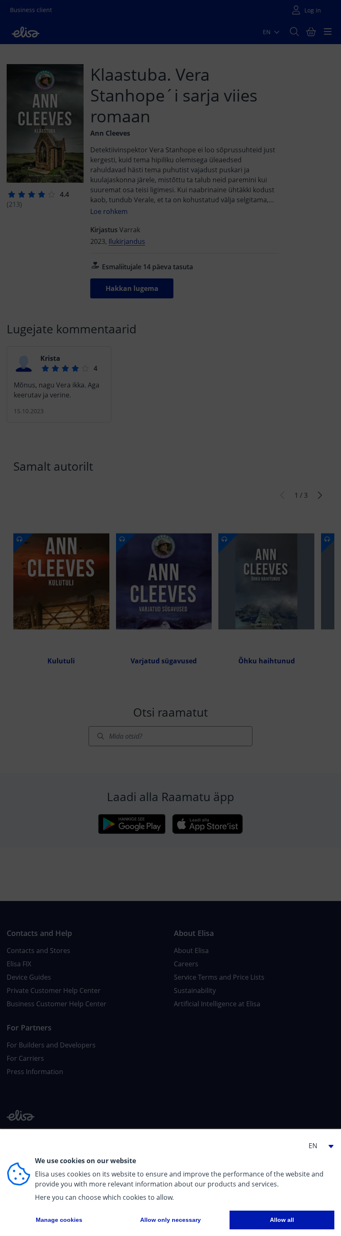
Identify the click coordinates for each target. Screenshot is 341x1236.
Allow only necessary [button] (170, 1219)
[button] (317, 1146)
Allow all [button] (282, 1219)
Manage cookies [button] (59, 1219)
